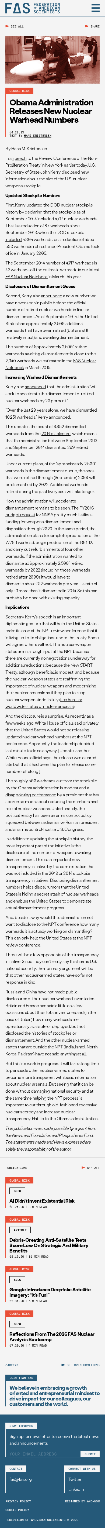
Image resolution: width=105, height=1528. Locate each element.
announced (51, 295)
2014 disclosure (56, 433)
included (13, 239)
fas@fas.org (20, 1479)
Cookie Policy (17, 1510)
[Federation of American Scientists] (32, 8)
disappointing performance (30, 794)
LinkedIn (76, 1489)
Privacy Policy (18, 1501)
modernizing (84, 686)
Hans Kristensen (37, 135)
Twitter (75, 1479)
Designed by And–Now (82, 1501)
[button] (96, 8)
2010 (53, 873)
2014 (67, 873)
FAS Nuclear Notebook (26, 276)
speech (19, 158)
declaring (34, 212)
